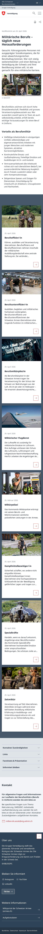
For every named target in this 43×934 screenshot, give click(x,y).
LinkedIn (8, 884)
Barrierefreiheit (32, 931)
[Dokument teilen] (40, 21)
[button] (39, 836)
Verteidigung (12, 13)
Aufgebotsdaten (10, 917)
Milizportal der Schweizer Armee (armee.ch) (17, 909)
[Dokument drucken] (34, 21)
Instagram (9, 879)
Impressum (22, 931)
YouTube (23, 879)
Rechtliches (5, 931)
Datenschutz (14, 931)
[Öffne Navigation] (39, 13)
